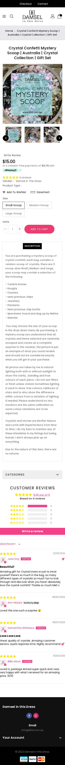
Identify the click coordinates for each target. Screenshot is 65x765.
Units (6, 222)
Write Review (12, 155)
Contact (43, 4)
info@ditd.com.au (32, 730)
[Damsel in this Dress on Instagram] (36, 715)
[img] (8, 554)
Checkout (26, 4)
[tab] (32, 246)
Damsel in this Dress (19, 706)
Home (9, 31)
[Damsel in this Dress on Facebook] (29, 715)
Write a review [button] (32, 531)
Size (5, 198)
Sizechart (43, 192)
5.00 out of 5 (41, 495)
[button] (11, 177)
